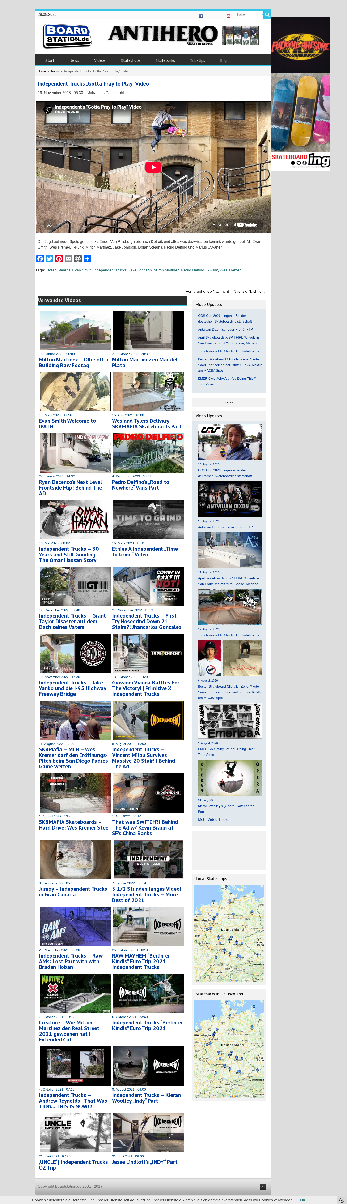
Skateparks (165, 60)
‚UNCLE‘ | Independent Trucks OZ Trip (73, 1164)
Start (49, 60)
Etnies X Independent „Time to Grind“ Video (145, 551)
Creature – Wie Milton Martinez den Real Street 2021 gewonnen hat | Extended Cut (69, 1031)
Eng (223, 60)
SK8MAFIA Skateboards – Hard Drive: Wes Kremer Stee (73, 824)
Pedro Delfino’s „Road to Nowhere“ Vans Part (140, 484)
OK (302, 1200)
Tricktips (197, 60)
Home (42, 71)
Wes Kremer (230, 270)
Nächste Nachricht (248, 291)
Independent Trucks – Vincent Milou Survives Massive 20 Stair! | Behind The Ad (143, 758)
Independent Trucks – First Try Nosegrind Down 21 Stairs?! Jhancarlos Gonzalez (146, 621)
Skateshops (130, 60)
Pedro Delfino (192, 270)
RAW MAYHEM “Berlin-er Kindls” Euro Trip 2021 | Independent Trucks (141, 961)
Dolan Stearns (58, 270)
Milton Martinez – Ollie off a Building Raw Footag (73, 362)
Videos (100, 60)
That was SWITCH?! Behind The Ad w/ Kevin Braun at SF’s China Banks (145, 827)
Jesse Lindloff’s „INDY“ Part (145, 1161)
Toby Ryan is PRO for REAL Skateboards (228, 351)
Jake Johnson (140, 270)
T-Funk (212, 270)
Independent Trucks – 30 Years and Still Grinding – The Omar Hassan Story (69, 554)
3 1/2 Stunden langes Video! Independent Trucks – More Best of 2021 (146, 894)
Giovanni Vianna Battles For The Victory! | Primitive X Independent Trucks (145, 688)
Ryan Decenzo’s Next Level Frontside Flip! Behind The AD (70, 487)
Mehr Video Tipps (213, 819)
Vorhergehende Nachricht (207, 291)
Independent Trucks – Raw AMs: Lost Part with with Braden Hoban (70, 961)
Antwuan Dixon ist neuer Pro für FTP (225, 329)
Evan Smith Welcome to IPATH (67, 423)
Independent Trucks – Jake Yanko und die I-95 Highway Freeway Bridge (72, 688)
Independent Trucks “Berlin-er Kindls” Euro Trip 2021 (147, 1025)
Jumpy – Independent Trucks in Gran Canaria (73, 891)
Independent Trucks (110, 270)
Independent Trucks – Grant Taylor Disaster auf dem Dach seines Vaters (72, 621)
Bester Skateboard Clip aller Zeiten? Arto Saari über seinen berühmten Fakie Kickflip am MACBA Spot (230, 364)
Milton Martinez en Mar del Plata (145, 362)
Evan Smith (82, 270)
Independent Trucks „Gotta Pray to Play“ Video (93, 83)
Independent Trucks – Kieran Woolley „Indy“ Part (146, 1097)
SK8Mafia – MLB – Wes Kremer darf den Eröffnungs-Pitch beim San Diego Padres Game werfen (73, 758)
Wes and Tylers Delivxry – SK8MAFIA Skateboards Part (147, 423)
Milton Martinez (166, 270)
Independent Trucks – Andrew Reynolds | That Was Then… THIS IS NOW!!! (73, 1100)
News (74, 60)
